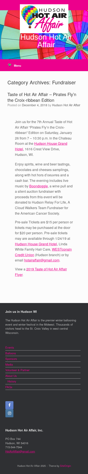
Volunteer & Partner (17, 370)
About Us (11, 376)
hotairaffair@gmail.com (41, 260)
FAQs (8, 387)
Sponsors (11, 359)
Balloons (10, 353)
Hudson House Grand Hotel (36, 243)
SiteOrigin (65, 465)
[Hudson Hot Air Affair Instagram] (9, 413)
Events (9, 347)
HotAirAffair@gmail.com (20, 451)
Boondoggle (38, 186)
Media (9, 364)
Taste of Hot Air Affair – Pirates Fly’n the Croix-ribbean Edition (41, 97)
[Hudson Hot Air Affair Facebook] (9, 405)
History (11, 381)
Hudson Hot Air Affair (66, 105)
